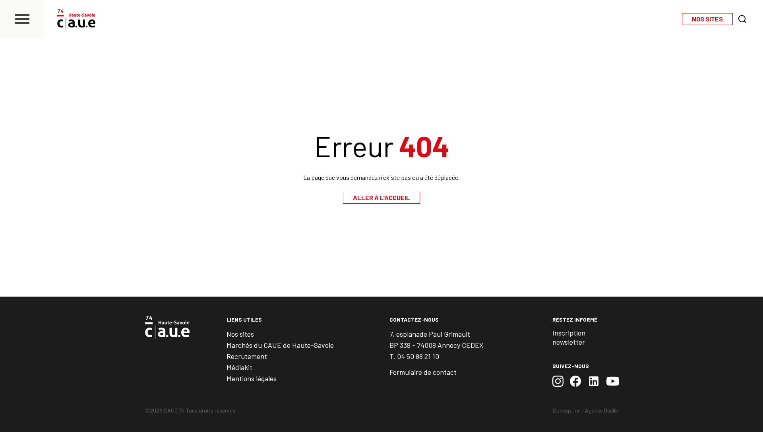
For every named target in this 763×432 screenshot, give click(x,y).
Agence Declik (601, 410)
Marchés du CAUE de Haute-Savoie (280, 345)
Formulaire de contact (423, 372)
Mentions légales (252, 378)
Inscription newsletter (568, 337)
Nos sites (240, 334)
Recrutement (247, 356)
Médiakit (239, 367)
